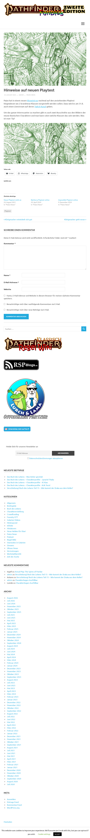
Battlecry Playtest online (40, 200)
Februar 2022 (12, 730)
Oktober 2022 (13, 708)
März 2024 (11, 660)
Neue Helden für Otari (16, 531)
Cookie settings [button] (44, 834)
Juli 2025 (11, 615)
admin (21, 95)
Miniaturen (11, 528)
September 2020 (14, 778)
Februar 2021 (12, 764)
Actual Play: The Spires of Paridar (28, 571)
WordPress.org (13, 807)
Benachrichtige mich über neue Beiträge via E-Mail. (28, 309)
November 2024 (14, 637)
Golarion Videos (13, 520)
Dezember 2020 (14, 770)
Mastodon (8, 822)
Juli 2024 (11, 648)
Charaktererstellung (15, 511)
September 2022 (14, 711)
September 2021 (14, 744)
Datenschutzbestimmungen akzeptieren (46, 458)
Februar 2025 (12, 629)
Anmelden (11, 799)
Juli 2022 (11, 716)
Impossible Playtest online (68, 200)
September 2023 (14, 677)
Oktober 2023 (13, 674)
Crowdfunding (13, 514)
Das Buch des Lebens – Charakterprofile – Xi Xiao (27, 482)
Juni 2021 (11, 753)
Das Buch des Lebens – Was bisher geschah (25, 476)
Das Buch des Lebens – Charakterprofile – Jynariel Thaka (30, 479)
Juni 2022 (11, 719)
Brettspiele (11, 506)
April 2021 (11, 759)
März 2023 (11, 694)
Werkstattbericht (14, 554)
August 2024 (12, 646)
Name (7, 275)
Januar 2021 (12, 767)
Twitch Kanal (40, 106)
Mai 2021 (11, 756)
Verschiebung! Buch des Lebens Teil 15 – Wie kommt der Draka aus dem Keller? (40, 488)
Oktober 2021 (13, 742)
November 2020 (14, 773)
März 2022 (11, 728)
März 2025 (11, 626)
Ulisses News (12, 548)
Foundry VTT (12, 517)
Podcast (10, 537)
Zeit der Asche (13, 556)
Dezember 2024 (14, 634)
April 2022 (11, 725)
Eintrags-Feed (13, 802)
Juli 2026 (11, 600)
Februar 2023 (12, 696)
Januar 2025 (12, 632)
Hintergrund (12, 523)
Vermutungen (13, 551)
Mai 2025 (11, 620)
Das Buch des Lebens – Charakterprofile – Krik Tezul (28, 485)
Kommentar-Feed (14, 805)
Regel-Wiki (11, 539)
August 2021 (12, 747)
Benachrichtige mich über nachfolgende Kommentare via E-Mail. (33, 304)
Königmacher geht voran (74, 219)
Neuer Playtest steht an (12, 200)
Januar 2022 (12, 733)
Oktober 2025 (13, 609)
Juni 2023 (11, 685)
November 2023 (14, 671)
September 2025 (14, 612)
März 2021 (11, 761)
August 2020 (12, 781)
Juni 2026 (11, 603)
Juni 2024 (11, 651)
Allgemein (11, 503)
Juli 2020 (11, 784)
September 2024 (14, 643)
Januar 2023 (12, 699)
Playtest (8, 211)
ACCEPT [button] (57, 834)
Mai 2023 (11, 688)
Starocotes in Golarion (16, 542)
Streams (10, 545)
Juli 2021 (11, 750)
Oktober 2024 (13, 640)
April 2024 (11, 657)
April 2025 (11, 623)
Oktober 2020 (13, 776)
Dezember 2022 (14, 702)
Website (7, 289)
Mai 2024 (11, 654)
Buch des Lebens (14, 508)
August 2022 (12, 713)
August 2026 (12, 598)
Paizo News (30, 95)
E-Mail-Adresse (11, 282)
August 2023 (12, 680)
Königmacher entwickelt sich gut (18, 219)
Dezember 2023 (14, 668)
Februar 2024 (12, 663)
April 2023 (11, 691)
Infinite (10, 525)
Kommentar (10, 243)
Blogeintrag (32, 100)
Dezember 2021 (14, 736)
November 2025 (14, 606)
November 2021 (14, 739)
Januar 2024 (12, 665)
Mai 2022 (11, 722)
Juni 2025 (11, 617)
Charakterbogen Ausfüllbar (26, 580)
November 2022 (14, 705)
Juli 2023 (11, 682)
